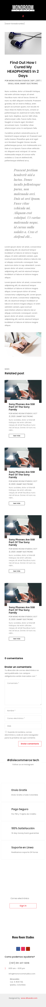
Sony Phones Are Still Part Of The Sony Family (22, 406)
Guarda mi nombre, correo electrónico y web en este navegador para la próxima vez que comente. (21, 735)
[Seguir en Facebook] (18, 949)
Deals (10, 83)
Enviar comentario (30, 743)
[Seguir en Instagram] (23, 949)
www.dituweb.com (29, 998)
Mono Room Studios (19, 80)
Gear (16, 83)
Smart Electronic (29, 83)
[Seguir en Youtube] (28, 949)
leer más (16, 436)
